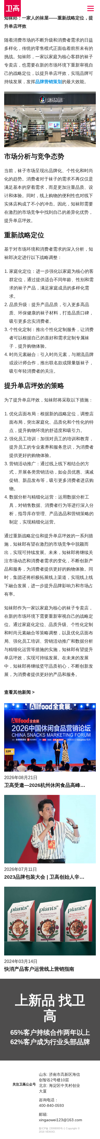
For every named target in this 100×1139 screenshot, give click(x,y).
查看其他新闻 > (19, 692)
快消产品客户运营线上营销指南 (39, 969)
